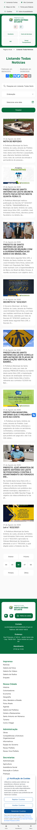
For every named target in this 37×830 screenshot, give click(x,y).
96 (18, 565)
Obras (5, 732)
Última (26, 573)
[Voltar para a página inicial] (18, 607)
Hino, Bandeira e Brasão (12, 700)
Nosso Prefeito (9, 748)
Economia (7, 694)
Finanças (6, 774)
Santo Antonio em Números (14, 716)
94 (6, 565)
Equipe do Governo (10, 745)
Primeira (11, 573)
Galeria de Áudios (10, 674)
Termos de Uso (27, 817)
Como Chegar (8, 723)
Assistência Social (10, 767)
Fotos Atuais (8, 703)
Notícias (6, 665)
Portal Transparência (26, 41)
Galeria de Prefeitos (10, 710)
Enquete (6, 678)
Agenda (6, 707)
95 (12, 565)
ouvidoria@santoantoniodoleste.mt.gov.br (19, 627)
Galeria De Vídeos (10, 671)
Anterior (10, 556)
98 (31, 565)
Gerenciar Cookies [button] (18, 811)
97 (25, 565)
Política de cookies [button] (25, 616)
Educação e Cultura (10, 770)
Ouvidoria (10, 34)
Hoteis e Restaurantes (11, 713)
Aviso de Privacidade (15, 817)
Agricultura (7, 764)
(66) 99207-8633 (22, 629)
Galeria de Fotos (9, 668)
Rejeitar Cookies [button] (18, 799)
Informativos (8, 741)
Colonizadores (8, 690)
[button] (8, 11)
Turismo (6, 720)
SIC (11, 41)
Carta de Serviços (26, 34)
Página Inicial (7, 49)
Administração (8, 761)
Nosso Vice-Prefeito (11, 751)
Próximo (26, 556)
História (6, 687)
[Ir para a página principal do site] (18, 20)
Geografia (7, 697)
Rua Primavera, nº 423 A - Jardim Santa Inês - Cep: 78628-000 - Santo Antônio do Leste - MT (18, 639)
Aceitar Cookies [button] (18, 805)
